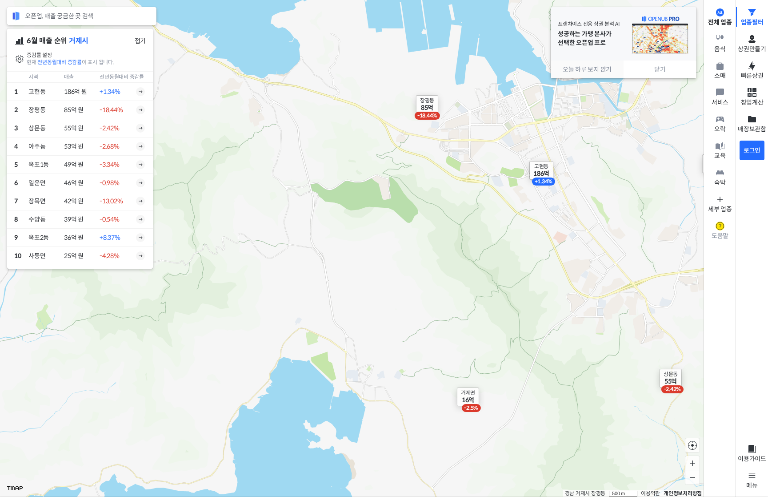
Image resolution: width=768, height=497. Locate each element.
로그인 (752, 150)
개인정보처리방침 (683, 493)
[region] (368, 248)
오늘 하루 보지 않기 (587, 69)
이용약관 (650, 493)
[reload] (16, 16)
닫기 (660, 69)
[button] (670, 378)
